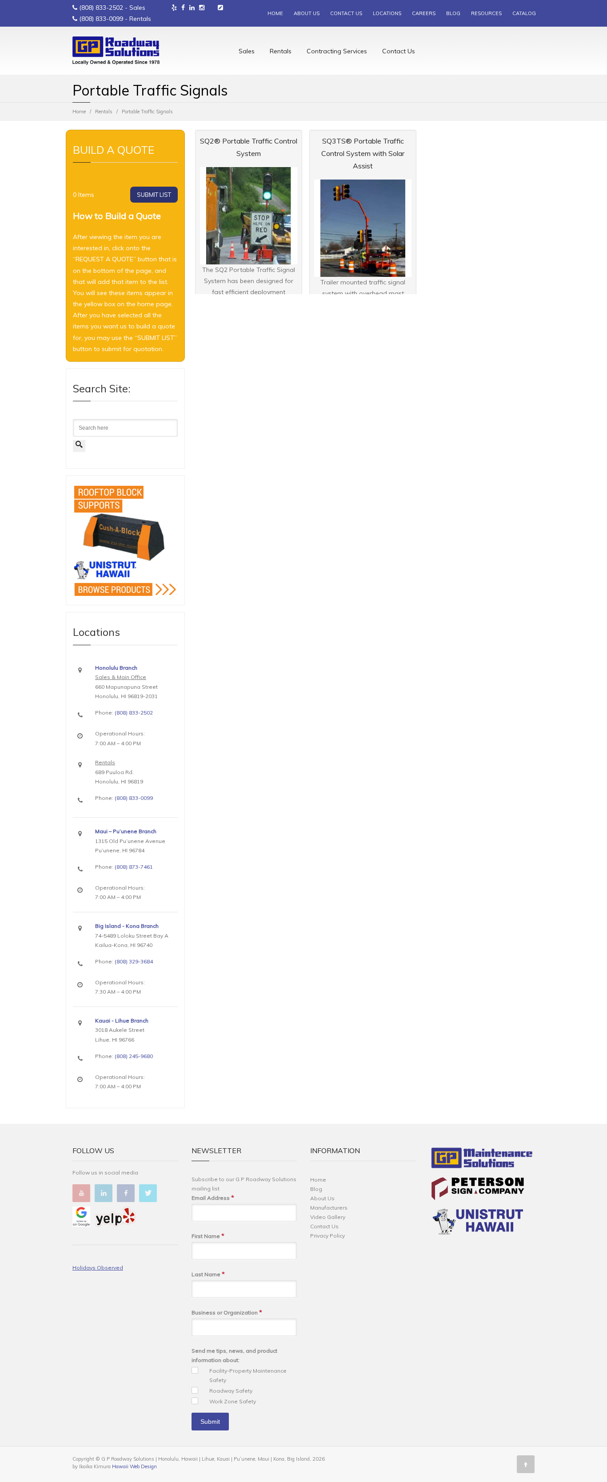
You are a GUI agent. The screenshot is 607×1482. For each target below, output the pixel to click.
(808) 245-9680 (134, 1056)
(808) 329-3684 (134, 961)
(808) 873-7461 (134, 866)
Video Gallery (327, 1217)
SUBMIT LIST (154, 194)
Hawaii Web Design (134, 1466)
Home (79, 111)
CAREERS (423, 13)
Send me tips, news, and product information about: (234, 1355)
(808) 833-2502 (101, 8)
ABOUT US (306, 13)
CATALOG (524, 13)
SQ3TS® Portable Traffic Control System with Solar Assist (362, 153)
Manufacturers (328, 1207)
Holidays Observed (97, 1267)
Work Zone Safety (232, 1401)
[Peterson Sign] (477, 1190)
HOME (275, 13)
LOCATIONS (387, 13)
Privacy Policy (327, 1235)
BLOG (453, 13)
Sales (247, 51)
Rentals (281, 51)
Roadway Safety (230, 1390)
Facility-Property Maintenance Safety (248, 1375)
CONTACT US (346, 13)
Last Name (208, 1274)
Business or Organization (227, 1312)
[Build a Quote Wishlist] (220, 8)
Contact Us (398, 51)
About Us (322, 1198)
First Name (208, 1236)
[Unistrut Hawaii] (477, 1223)
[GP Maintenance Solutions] (482, 1159)
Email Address (213, 1198)
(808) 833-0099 (101, 19)
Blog (316, 1189)
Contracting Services (337, 51)
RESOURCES (486, 13)
